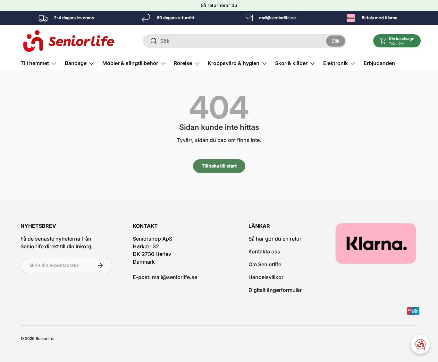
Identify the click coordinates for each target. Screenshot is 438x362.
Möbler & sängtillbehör (130, 63)
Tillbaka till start (219, 166)
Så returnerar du (219, 5)
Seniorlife (44, 338)
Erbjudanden (379, 63)
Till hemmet (35, 63)
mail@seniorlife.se (174, 277)
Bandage (76, 63)
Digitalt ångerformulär (275, 290)
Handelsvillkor (265, 277)
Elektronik (335, 63)
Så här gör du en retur (274, 238)
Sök (336, 41)
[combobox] (245, 41)
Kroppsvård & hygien (233, 63)
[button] (397, 40)
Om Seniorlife (264, 264)
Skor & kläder (291, 63)
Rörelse (183, 63)
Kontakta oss (264, 251)
